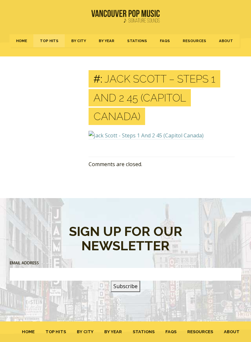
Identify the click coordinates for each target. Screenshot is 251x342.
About (226, 41)
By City (78, 41)
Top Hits (49, 41)
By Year (106, 41)
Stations (137, 41)
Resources (194, 41)
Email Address (24, 263)
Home (21, 41)
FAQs (165, 41)
